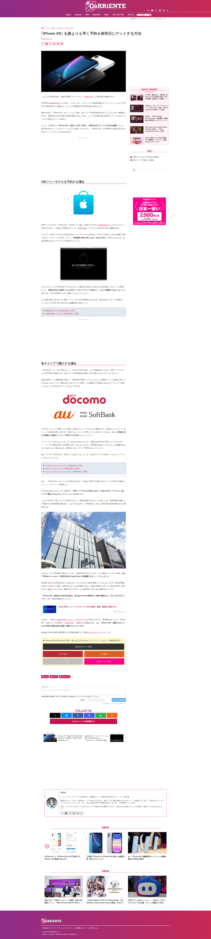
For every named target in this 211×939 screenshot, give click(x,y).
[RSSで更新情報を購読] (167, 10)
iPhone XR (88, 97)
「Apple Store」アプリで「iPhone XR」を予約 (62, 313)
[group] (64, 846)
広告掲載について (81, 928)
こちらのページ (95, 632)
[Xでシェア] (43, 43)
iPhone (54, 677)
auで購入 (104, 654)
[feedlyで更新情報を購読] (163, 10)
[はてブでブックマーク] (54, 43)
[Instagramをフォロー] (160, 10)
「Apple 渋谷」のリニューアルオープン (71, 620)
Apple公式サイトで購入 (83, 647)
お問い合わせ (93, 928)
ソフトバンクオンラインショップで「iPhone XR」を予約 (66, 471)
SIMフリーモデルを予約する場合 (146, 157)
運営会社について (48, 928)
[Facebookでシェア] (50, 43)
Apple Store (82, 228)
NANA (63, 792)
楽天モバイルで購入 (104, 661)
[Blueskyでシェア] (46, 43)
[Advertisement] (83, 154)
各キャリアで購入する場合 (143, 160)
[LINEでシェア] (58, 43)
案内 (50, 589)
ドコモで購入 (63, 654)
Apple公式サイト (56, 103)
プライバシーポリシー (64, 928)
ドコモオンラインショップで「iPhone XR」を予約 (63, 465)
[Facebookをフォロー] (156, 10)
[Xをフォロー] (148, 10)
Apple (46, 677)
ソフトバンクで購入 (62, 661)
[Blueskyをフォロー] (152, 10)
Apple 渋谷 (69, 623)
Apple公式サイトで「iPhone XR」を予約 (60, 310)
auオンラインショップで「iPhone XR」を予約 (62, 468)
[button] (149, 15)
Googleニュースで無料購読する (83, 721)
